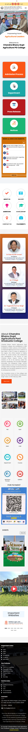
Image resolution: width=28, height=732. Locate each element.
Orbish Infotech (14, 730)
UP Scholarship (7, 690)
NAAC (4, 651)
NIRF (7, 145)
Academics (6, 655)
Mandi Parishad (7, 692)
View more (6, 381)
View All (14, 175)
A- (12, 4)
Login (21, 4)
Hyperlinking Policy (8, 671)
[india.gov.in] (13, 623)
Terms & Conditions (8, 667)
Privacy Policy (6, 673)
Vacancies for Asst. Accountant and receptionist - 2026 (14, 158)
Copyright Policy (7, 669)
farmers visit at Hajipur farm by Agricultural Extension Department (15, 164)
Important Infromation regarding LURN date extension (15, 151)
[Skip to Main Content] (6, 4)
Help (4, 675)
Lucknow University (8, 685)
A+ (18, 4)
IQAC (4, 649)
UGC (4, 688)
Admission (6, 659)
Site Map (5, 677)
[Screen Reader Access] (8, 4)
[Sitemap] (10, 4)
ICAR (4, 653)
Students (5, 657)
